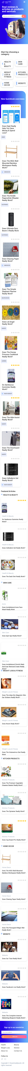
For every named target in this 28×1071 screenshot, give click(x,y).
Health (3, 1045)
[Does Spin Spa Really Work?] (14, 624)
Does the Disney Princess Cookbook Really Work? (10, 354)
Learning (4, 361)
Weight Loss (5, 1048)
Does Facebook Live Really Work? (14, 987)
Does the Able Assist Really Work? (11, 418)
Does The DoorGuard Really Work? (10, 449)
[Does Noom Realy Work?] (14, 712)
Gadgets (4, 328)
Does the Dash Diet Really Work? (13, 576)
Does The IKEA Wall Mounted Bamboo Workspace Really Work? (10, 164)
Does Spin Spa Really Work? (12, 636)
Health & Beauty (8, 393)
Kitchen (16, 1048)
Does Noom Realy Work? (10, 724)
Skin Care (20, 63)
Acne (4, 604)
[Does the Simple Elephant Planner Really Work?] (11, 280)
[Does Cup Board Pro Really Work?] (14, 828)
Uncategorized (5, 298)
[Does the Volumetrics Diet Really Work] (14, 741)
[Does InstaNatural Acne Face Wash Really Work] (14, 596)
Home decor (7, 84)
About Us (4, 1051)
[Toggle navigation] (24, 2)
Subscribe (15, 1036)
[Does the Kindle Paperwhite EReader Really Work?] (11, 186)
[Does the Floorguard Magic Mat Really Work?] (14, 916)
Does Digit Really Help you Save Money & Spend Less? (9, 129)
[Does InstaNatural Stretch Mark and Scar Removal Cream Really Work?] (14, 653)
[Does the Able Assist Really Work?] (11, 408)
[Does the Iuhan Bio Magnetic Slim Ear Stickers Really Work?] (14, 683)
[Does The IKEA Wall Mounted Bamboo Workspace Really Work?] (11, 152)
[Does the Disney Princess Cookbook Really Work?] (11, 343)
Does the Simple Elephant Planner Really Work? (9, 291)
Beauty (16, 1045)
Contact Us (18, 1051)
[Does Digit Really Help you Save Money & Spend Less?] (11, 117)
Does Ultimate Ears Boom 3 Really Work (10, 229)
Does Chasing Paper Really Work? (10, 260)
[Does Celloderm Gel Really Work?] (11, 469)
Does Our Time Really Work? (12, 959)
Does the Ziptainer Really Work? (13, 811)
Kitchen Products (22, 73)
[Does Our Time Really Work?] (14, 947)
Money (3, 137)
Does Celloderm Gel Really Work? (10, 479)
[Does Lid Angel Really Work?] (11, 312)
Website (22, 83)
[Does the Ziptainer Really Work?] (14, 800)
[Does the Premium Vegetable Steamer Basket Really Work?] (14, 771)
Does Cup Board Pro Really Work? (14, 840)
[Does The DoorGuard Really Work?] (11, 438)
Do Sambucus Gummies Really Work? (8, 387)
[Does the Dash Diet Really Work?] (14, 565)
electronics (5, 204)
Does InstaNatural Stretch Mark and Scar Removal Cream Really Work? (13, 667)
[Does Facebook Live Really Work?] (14, 975)
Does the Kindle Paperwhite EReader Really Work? (10, 198)
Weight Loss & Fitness (7, 74)
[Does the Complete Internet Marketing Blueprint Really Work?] (14, 1004)
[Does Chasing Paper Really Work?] (11, 249)
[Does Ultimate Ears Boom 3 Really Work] (11, 219)
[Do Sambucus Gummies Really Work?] (11, 375)
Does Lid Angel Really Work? (8, 323)
